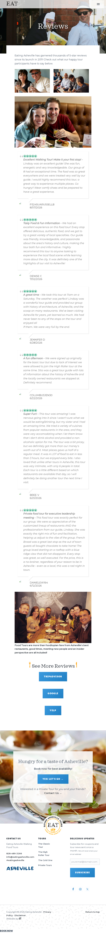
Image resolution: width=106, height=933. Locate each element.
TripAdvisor (53, 676)
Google (53, 693)
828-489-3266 (14, 853)
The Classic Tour (44, 845)
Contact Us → (53, 793)
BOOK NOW (6, 931)
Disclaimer (20, 915)
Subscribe (82, 872)
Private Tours (45, 865)
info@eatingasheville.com (20, 857)
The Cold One (45, 860)
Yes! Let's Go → (53, 779)
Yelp (53, 710)
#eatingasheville (15, 860)
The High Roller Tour (43, 853)
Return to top (92, 912)
